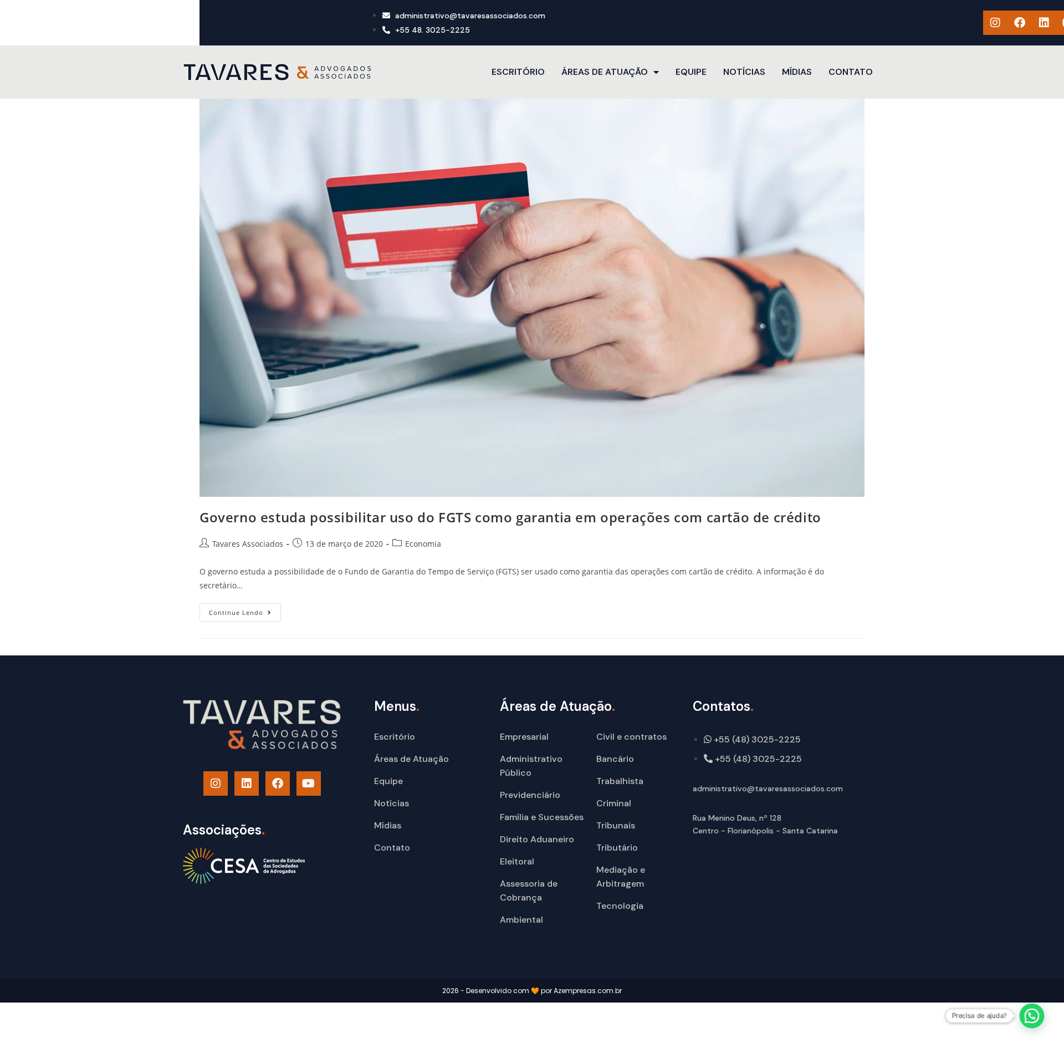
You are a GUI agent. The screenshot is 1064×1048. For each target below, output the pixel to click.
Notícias (744, 72)
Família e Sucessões (542, 817)
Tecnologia (619, 906)
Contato (850, 72)
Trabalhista (619, 781)
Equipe (691, 72)
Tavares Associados (247, 543)
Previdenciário (530, 795)
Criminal (613, 803)
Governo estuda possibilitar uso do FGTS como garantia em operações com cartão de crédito (510, 517)
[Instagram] (995, 23)
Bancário (615, 759)
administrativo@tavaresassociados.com (768, 788)
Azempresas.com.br (588, 990)
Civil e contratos (631, 736)
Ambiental (521, 919)
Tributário (617, 847)
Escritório (518, 72)
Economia (423, 543)
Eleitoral (517, 861)
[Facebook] (1019, 23)
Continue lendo (245, 610)
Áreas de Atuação (604, 72)
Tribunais (615, 825)
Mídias (797, 72)
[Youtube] (308, 783)
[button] (1032, 1016)
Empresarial (524, 736)
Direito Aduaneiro (537, 839)
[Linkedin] (1044, 23)
